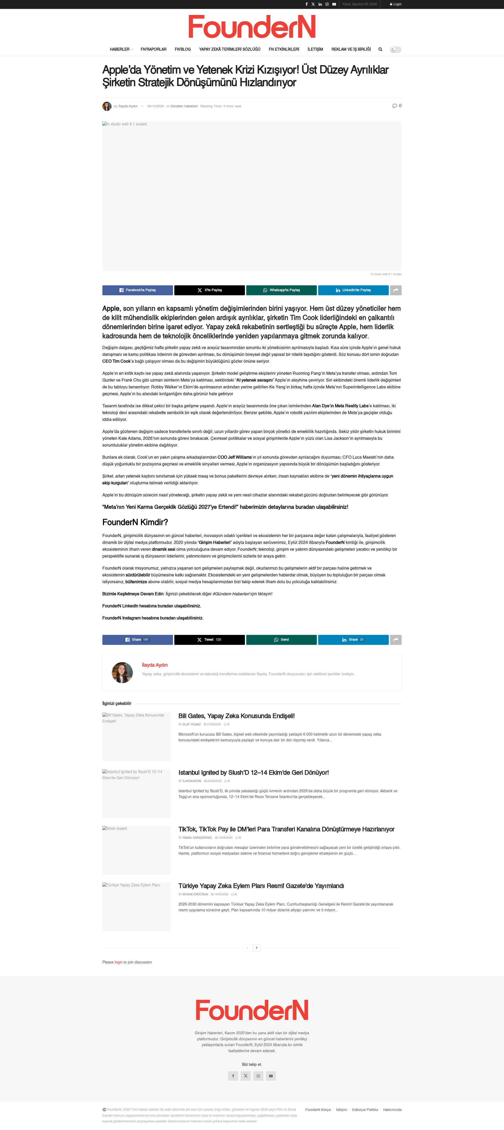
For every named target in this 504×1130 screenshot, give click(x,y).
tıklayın (264, 594)
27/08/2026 (213, 724)
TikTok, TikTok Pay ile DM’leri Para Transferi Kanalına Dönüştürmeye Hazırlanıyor (286, 830)
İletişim (315, 49)
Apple (110, 309)
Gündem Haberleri (184, 106)
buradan (306, 507)
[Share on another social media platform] (396, 290)
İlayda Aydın (128, 106)
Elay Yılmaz (192, 724)
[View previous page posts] (247, 948)
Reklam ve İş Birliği (351, 49)
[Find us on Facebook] (233, 1076)
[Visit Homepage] (252, 26)
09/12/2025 (155, 106)
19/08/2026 (225, 838)
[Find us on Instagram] (258, 1076)
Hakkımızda (392, 1110)
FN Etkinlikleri (284, 49)
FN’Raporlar (153, 49)
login (119, 962)
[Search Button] (380, 49)
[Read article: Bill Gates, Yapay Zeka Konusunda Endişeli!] (136, 737)
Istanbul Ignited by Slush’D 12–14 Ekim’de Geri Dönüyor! (253, 773)
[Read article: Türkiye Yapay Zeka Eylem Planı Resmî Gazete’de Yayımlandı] (136, 906)
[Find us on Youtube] (271, 1076)
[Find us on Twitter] (246, 1076)
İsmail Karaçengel (197, 838)
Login (397, 4)
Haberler (119, 49)
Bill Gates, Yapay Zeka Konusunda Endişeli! (236, 716)
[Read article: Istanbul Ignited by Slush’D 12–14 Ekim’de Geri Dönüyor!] (136, 793)
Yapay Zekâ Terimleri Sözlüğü (229, 49)
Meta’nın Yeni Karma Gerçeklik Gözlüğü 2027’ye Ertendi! (170, 507)
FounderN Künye (318, 1110)
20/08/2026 (214, 781)
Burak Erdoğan (195, 894)
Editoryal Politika (365, 1110)
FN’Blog (183, 49)
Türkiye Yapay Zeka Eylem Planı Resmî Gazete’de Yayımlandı (261, 886)
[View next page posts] (257, 948)
